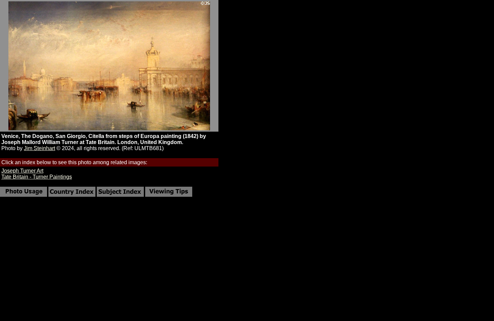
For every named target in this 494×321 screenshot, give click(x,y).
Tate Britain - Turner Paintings (36, 177)
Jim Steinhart (39, 148)
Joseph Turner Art (22, 171)
